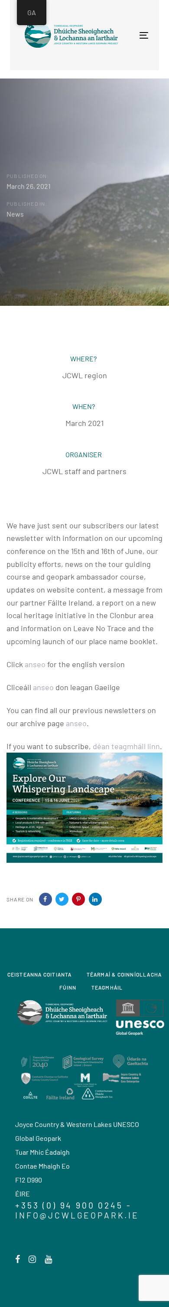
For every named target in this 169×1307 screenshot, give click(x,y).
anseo (35, 664)
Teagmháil (107, 987)
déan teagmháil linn (126, 746)
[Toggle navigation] (114, 35)
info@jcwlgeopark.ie (77, 1215)
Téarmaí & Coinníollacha (124, 974)
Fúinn (68, 987)
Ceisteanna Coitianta (39, 974)
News (15, 214)
